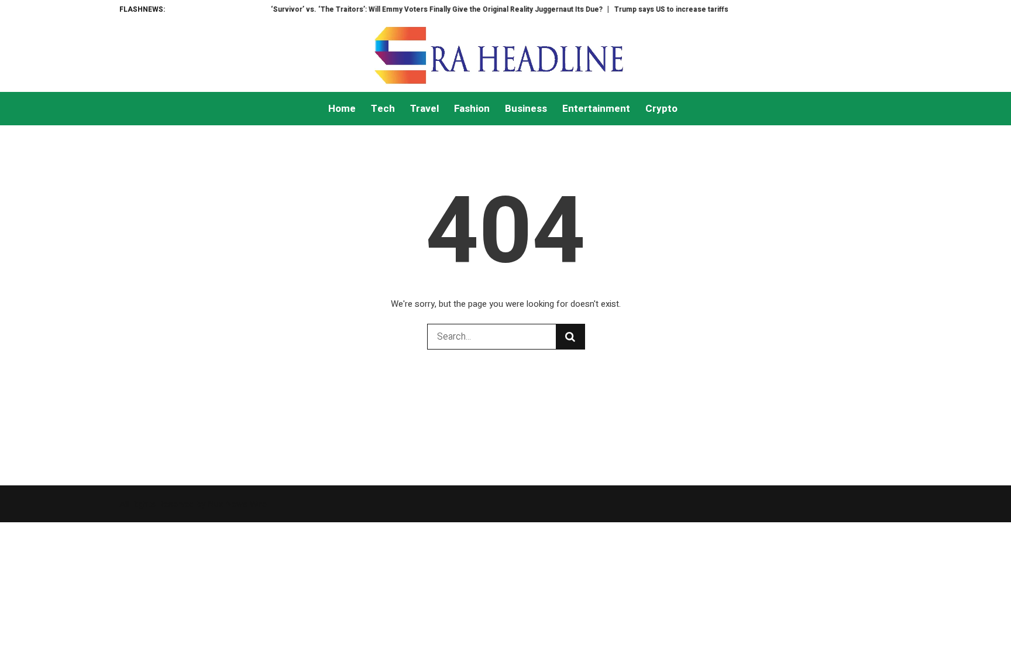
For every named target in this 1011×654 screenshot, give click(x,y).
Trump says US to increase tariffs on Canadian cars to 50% (701, 9)
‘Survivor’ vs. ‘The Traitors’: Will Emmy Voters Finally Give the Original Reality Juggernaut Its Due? (424, 9)
